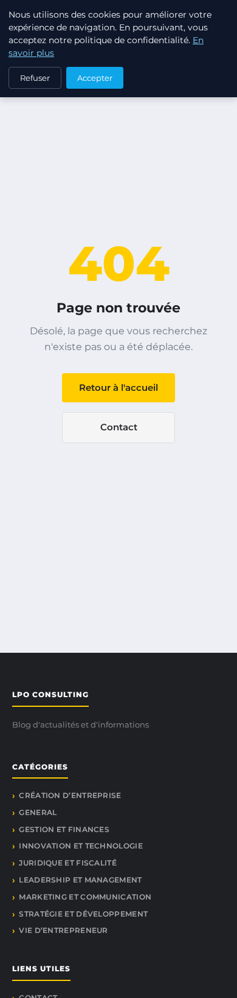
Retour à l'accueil (118, 387)
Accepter (94, 78)
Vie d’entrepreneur (63, 930)
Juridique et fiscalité (68, 862)
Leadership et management (80, 879)
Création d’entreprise (70, 795)
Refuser (35, 78)
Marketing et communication (85, 896)
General (38, 812)
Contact (118, 427)
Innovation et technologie (81, 845)
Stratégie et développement (83, 913)
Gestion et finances (64, 829)
